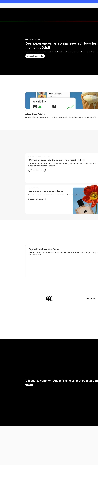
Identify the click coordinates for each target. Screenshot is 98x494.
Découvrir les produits (35, 56)
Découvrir (29, 384)
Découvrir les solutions (37, 170)
